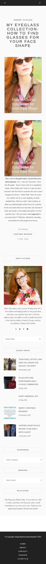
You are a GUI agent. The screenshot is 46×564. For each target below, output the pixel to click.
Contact (23, 551)
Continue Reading (23, 234)
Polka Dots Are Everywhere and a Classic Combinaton (28, 381)
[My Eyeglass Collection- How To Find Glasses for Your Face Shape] (23, 85)
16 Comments (23, 229)
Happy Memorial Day (28, 396)
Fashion (17, 20)
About (23, 547)
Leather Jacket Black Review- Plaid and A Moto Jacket (29, 429)
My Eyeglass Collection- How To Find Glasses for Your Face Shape (23, 35)
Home (23, 544)
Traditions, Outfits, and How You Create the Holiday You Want (30, 362)
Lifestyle (23, 559)
